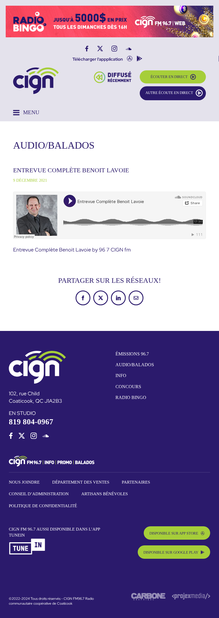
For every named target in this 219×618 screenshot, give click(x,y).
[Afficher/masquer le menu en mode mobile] (26, 112)
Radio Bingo (130, 397)
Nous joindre (24, 482)
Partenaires (136, 482)
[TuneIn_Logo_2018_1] (27, 540)
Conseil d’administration (39, 494)
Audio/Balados (134, 364)
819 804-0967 (31, 422)
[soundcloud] (45, 436)
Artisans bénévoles (104, 494)
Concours (128, 386)
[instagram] (34, 436)
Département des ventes (80, 482)
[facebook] (11, 436)
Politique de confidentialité (43, 506)
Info (120, 375)
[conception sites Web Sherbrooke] (191, 595)
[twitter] (22, 436)
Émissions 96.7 (132, 353)
